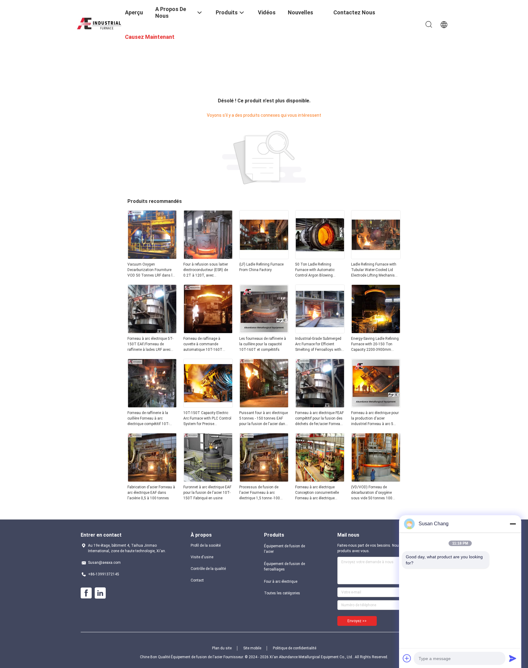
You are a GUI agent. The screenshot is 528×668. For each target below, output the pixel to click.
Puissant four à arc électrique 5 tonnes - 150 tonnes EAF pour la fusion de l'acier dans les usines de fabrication (263, 419)
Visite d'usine (202, 557)
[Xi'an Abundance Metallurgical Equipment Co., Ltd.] (99, 22)
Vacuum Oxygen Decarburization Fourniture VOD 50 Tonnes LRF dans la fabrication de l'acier (150, 270)
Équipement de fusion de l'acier (284, 549)
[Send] (513, 658)
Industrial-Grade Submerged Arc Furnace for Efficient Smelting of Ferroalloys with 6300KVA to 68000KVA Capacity (318, 344)
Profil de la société (206, 545)
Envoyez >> (357, 621)
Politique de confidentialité (294, 648)
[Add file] (407, 658)
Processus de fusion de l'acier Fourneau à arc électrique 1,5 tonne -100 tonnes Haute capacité (259, 493)
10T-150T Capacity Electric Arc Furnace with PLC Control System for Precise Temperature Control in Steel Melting (207, 419)
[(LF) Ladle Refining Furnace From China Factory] (264, 257)
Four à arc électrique (280, 581)
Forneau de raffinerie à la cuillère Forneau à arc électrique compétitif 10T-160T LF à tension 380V (148, 419)
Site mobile (252, 648)
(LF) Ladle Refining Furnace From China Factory (261, 267)
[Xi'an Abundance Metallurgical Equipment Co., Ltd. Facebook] (86, 593)
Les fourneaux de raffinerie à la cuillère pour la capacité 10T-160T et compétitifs (262, 344)
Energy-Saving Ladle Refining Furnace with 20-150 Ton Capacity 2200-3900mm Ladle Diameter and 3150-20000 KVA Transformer (375, 344)
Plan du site (222, 648)
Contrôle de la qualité (208, 569)
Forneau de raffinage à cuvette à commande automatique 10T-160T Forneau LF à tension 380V (205, 344)
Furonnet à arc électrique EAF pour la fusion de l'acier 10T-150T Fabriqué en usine (207, 492)
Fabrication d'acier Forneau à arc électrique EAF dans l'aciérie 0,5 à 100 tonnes (151, 492)
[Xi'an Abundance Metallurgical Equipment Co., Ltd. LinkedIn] (100, 593)
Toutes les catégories (282, 593)
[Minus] (512, 523)
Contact (197, 580)
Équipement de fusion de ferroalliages (284, 566)
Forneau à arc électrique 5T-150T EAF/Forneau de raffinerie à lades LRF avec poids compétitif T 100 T (150, 344)
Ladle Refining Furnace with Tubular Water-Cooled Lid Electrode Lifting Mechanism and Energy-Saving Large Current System (374, 270)
